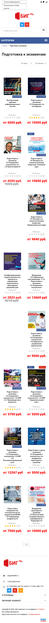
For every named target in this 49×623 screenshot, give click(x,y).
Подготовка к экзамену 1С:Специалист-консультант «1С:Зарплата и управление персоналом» (36, 339)
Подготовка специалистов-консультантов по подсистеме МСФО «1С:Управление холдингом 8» (12, 513)
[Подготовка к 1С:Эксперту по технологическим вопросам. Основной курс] (36, 144)
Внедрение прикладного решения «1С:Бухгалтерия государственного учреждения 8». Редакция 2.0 (36, 514)
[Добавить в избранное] (11, 76)
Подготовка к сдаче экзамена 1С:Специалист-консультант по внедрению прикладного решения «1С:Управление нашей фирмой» (36, 456)
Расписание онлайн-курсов (12, 7)
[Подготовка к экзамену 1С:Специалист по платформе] (36, 86)
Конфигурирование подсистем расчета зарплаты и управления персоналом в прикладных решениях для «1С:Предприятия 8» (12, 281)
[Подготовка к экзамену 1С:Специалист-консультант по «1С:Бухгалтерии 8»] (12, 144)
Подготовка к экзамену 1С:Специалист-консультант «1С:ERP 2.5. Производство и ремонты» (12, 397)
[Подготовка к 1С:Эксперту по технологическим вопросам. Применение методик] (36, 203)
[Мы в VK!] (22, 24)
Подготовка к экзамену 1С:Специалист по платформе (36, 103)
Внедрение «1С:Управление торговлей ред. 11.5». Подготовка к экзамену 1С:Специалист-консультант (37, 281)
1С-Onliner (41, 609)
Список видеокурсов (12, 2)
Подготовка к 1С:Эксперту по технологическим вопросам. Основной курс (36, 162)
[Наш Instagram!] (27, 24)
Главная (5, 46)
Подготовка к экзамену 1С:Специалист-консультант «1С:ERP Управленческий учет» (36, 397)
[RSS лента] (20, 590)
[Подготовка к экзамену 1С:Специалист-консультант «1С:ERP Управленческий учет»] (36, 378)
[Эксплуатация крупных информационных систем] (12, 86)
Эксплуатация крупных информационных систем (12, 103)
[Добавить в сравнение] (15, 76)
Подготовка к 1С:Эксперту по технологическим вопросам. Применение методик (36, 221)
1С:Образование (34, 614)
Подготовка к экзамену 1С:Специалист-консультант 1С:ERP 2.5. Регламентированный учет (12, 456)
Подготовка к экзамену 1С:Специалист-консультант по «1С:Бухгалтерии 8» (12, 162)
